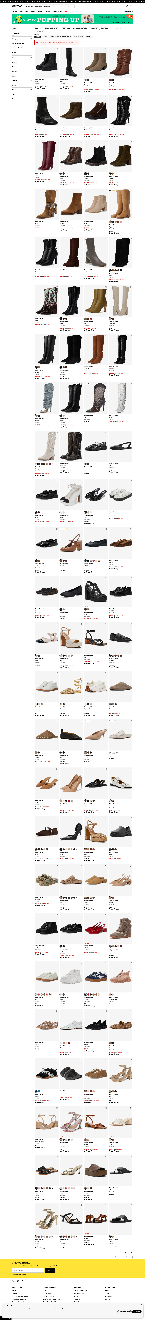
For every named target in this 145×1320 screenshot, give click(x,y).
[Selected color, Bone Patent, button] (61, 655)
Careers (14, 1293)
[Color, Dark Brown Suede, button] (115, 655)
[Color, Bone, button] (88, 1139)
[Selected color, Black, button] (61, 318)
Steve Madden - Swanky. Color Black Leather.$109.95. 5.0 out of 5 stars (71, 742)
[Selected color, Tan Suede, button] (85, 752)
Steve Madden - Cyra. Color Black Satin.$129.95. (71, 598)
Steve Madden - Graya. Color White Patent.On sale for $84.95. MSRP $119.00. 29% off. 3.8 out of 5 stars (120, 790)
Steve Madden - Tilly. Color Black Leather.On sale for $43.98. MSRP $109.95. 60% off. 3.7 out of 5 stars (96, 645)
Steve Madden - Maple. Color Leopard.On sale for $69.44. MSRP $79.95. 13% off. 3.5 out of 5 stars (120, 550)
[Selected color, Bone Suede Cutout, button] (36, 464)
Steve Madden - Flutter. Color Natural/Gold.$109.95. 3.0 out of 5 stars (71, 693)
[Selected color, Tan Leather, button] (61, 801)
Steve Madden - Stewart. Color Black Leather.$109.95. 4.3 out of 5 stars (120, 645)
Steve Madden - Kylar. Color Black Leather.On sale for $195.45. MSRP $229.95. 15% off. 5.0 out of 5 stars (120, 116)
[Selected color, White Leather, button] (61, 512)
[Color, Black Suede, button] (121, 270)
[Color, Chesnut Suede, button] (115, 270)
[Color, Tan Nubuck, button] (113, 1091)
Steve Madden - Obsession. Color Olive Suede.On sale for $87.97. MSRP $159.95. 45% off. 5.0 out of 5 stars (120, 163)
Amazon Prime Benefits (19, 1299)
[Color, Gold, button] (41, 704)
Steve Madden (78, 36)
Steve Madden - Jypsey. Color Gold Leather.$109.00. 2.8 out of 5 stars (47, 1226)
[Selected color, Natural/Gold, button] (61, 704)
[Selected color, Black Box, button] (61, 946)
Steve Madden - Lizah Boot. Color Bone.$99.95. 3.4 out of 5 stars (120, 308)
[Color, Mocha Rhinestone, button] (71, 655)
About (14, 1290)
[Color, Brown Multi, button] (88, 752)
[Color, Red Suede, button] (63, 1236)
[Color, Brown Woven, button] (113, 897)
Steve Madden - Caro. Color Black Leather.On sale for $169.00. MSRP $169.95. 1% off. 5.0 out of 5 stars (47, 116)
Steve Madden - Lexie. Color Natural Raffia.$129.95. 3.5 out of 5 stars (96, 839)
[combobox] (45, 6)
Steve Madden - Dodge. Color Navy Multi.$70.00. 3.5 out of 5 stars (96, 984)
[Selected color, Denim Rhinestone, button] (36, 415)
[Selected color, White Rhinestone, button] (61, 1043)
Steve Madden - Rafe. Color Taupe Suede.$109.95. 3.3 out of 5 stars (71, 887)
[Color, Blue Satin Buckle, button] (69, 655)
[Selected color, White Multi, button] (36, 994)
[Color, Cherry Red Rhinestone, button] (69, 1043)
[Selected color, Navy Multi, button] (85, 994)
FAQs (44, 1290)
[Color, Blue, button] (39, 1091)
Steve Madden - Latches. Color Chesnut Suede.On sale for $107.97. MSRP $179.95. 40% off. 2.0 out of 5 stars (71, 211)
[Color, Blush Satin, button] (63, 609)
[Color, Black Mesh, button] (88, 560)
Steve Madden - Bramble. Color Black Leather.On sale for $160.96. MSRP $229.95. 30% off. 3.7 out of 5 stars (120, 357)
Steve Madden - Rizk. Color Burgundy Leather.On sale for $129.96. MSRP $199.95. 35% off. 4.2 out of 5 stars (47, 163)
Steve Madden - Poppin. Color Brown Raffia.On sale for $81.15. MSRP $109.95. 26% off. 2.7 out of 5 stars (120, 1032)
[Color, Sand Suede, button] (113, 946)
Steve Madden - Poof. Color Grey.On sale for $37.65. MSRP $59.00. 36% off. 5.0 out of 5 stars (71, 1081)
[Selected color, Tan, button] (110, 994)
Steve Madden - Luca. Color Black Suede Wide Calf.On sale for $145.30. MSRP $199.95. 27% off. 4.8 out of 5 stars (120, 260)
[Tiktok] (18, 1281)
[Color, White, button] (113, 994)
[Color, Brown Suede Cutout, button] (44, 464)
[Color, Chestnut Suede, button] (39, 560)
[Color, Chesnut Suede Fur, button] (49, 994)
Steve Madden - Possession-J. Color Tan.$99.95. (120, 984)
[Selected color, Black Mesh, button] (85, 464)
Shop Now (85, 1)
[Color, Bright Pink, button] (39, 994)
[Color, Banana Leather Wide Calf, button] (115, 222)
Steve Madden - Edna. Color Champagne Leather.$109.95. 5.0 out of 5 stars (71, 1177)
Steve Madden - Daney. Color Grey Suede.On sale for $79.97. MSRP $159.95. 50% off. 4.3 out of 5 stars (96, 69)
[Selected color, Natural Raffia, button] (85, 849)
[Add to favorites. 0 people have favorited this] (57, 48)
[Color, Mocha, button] (71, 849)
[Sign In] (127, 6)
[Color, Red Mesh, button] (88, 464)
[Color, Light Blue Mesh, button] (91, 560)
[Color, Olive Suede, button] (118, 270)
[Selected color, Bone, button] (110, 318)
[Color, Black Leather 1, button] (41, 464)
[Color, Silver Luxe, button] (49, 1236)
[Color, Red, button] (91, 318)
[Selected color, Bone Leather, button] (36, 655)
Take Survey (77, 1299)
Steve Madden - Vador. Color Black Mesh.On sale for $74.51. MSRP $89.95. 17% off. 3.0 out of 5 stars (96, 1032)
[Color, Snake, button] (113, 655)
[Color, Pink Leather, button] (121, 222)
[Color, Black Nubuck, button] (115, 1091)
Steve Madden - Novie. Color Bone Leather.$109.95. (47, 645)
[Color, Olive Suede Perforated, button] (93, 897)
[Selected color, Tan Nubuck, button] (110, 897)
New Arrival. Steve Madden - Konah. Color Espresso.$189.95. (96, 405)
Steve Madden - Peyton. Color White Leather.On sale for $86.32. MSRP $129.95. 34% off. (71, 502)
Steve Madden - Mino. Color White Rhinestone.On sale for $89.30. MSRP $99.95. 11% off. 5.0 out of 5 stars (71, 1032)
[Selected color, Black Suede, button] (85, 173)
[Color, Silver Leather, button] (63, 415)
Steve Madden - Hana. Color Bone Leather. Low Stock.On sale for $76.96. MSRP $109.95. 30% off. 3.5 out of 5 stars (120, 1129)
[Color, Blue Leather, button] (41, 1236)
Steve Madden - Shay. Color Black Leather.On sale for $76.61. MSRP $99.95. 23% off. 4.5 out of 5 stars (96, 790)
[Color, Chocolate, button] (113, 318)
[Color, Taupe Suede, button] (113, 173)
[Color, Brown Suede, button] (88, 80)
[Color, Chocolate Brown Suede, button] (63, 752)
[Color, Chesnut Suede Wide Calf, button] (113, 270)
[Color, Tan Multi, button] (41, 994)
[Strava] (22, 1281)
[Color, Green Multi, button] (44, 994)
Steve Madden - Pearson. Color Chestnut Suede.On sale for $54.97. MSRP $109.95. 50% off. (47, 742)
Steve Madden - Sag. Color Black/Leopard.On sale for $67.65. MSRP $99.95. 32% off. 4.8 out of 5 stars (47, 598)
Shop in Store (126, 22)
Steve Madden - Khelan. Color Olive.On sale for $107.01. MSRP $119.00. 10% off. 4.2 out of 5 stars (96, 308)
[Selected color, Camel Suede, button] (85, 1091)
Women (88, 36)
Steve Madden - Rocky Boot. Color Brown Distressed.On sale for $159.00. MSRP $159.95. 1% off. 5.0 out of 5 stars (71, 453)
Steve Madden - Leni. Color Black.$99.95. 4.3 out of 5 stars (47, 550)
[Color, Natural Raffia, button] (88, 609)
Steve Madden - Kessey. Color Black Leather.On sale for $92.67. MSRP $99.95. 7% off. (120, 1226)
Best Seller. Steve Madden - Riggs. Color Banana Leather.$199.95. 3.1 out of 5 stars (120, 211)
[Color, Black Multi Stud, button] (41, 849)
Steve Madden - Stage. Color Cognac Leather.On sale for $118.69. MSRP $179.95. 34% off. (120, 69)
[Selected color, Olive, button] (85, 318)
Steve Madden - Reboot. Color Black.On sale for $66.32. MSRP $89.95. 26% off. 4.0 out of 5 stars (47, 1081)
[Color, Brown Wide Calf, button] (66, 318)
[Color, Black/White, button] (88, 704)
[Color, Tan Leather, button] (88, 512)
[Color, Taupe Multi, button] (93, 994)
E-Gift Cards (78, 1302)
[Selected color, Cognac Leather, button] (110, 80)
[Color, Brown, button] (63, 318)
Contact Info (47, 1293)
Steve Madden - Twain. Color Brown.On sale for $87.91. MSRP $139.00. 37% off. (71, 260)
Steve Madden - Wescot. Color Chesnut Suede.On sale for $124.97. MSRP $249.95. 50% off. (96, 357)
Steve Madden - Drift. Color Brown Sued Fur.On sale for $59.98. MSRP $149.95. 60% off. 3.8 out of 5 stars (96, 116)
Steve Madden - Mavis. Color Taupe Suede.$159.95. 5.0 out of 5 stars (120, 935)
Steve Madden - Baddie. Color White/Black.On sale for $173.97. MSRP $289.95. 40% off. (120, 405)
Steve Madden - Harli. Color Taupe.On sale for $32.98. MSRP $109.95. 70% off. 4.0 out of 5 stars (96, 260)
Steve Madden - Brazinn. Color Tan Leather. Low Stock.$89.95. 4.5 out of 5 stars (96, 1226)
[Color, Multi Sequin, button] (47, 1188)
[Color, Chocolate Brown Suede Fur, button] (74, 897)
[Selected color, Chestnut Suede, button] (36, 752)
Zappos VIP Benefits (18, 1302)
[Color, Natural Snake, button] (44, 1236)
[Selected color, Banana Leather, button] (110, 222)
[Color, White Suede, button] (118, 946)
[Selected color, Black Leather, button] (36, 367)
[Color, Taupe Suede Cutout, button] (47, 464)
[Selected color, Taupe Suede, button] (110, 704)
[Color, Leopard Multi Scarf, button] (41, 1188)
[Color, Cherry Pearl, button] (39, 1236)
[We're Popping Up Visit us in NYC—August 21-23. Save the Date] (72, 19)
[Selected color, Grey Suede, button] (85, 80)
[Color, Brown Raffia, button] (91, 849)
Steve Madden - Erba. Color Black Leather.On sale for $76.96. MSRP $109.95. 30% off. (120, 839)
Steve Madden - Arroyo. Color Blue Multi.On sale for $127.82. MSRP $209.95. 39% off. (47, 308)
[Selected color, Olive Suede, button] (110, 173)
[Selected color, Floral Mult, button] (61, 1139)
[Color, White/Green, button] (99, 994)
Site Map (76, 1296)
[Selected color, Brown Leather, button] (61, 173)
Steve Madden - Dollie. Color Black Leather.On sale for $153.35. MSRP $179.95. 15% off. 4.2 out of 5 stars (71, 405)
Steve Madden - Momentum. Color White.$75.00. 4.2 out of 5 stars (47, 693)
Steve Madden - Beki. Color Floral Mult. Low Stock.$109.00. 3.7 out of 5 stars (71, 1129)
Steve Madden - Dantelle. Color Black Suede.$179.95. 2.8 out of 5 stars (71, 357)
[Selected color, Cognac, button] (85, 1139)
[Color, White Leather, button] (91, 512)
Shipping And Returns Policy (51, 1299)
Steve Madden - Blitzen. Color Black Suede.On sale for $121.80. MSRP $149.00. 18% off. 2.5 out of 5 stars (96, 163)
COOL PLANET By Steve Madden (60, 36)
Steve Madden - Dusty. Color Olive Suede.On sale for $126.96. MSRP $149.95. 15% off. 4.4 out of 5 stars (71, 116)
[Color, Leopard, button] (93, 801)
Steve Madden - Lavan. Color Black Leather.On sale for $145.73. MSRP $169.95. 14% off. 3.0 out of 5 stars (47, 357)
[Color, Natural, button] (71, 1139)
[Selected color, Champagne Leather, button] (61, 1188)
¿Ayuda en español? (49, 1296)
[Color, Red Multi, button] (47, 994)
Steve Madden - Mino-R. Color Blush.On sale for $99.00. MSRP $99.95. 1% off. (47, 1032)
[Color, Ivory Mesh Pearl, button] (66, 849)
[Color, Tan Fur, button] (63, 1043)
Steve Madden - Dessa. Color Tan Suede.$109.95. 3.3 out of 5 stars (96, 887)
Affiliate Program (79, 1293)
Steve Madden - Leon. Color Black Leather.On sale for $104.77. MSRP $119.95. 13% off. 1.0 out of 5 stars (47, 935)
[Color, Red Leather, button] (49, 464)
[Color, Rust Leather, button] (118, 222)
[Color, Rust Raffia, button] (93, 849)
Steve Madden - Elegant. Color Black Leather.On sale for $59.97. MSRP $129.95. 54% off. (71, 839)
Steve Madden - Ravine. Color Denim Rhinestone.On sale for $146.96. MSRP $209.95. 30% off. (47, 405)
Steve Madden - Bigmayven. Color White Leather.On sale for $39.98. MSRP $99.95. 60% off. (120, 502)
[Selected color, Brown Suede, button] (36, 849)
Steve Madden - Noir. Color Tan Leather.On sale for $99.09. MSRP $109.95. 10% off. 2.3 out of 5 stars (71, 790)
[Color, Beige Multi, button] (91, 704)
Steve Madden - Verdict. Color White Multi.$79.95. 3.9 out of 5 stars (47, 984)
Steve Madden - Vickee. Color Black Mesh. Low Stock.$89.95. (96, 453)
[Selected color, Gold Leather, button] (110, 1091)
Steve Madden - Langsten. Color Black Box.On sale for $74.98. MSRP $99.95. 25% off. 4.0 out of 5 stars (71, 935)
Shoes (45, 36)
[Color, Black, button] (74, 849)
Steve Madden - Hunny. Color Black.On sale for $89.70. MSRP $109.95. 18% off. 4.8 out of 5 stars (71, 308)
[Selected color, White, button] (36, 704)
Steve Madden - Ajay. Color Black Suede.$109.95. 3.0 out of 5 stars (71, 1226)
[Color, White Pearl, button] (71, 1188)
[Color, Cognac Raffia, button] (88, 849)
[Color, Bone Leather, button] (96, 560)
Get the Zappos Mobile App (20, 1296)
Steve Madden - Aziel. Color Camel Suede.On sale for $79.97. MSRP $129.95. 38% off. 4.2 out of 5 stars (96, 1081)
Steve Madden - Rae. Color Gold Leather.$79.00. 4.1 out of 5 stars (120, 1081)
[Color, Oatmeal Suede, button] (39, 367)
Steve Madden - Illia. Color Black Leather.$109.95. (120, 1177)
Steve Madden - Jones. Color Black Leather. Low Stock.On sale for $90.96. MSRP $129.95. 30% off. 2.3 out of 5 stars (47, 69)
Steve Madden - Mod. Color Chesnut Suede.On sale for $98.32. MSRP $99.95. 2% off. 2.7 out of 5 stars (47, 790)
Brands (107, 1290)
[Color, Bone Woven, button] (91, 897)
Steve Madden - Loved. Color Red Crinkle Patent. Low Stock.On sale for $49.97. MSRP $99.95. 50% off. (96, 935)
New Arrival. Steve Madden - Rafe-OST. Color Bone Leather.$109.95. (120, 742)
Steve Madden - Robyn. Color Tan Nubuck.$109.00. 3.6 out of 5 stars (120, 887)
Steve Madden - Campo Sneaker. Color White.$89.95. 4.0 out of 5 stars (96, 693)
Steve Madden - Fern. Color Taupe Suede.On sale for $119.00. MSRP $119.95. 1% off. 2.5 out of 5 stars (120, 693)
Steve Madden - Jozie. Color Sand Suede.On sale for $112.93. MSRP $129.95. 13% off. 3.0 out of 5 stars (96, 211)
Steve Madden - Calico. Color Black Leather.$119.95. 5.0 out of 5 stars (96, 550)
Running (107, 1299)
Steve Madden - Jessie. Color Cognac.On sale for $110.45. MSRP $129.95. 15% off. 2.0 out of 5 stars (96, 1129)
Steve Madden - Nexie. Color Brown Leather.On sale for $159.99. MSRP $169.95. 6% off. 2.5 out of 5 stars (71, 163)
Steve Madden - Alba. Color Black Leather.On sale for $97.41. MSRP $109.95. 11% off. (47, 502)
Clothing (107, 1293)
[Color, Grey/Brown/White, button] (63, 367)
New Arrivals (108, 1296)
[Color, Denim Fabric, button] (39, 464)
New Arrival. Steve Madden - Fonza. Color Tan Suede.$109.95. (96, 742)
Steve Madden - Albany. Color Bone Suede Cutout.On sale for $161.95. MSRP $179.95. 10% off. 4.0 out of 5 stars (47, 453)
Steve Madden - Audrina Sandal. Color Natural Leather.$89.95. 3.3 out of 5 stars (47, 1129)
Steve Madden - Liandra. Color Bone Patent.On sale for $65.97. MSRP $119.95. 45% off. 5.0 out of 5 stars (71, 645)
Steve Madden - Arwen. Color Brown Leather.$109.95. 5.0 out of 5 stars (96, 1177)
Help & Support (128, 11)
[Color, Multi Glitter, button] (39, 704)
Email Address (18, 1270)
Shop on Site (116, 22)
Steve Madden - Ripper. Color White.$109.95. (71, 984)
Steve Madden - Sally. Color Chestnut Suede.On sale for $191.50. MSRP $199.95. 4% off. (47, 211)
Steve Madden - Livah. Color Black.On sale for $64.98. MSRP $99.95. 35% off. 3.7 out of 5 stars (71, 69)
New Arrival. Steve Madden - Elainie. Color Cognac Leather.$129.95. (71, 550)
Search (70, 6)
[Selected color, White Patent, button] (110, 801)
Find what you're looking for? (123, 1257)
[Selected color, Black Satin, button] (61, 609)
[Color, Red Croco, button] (63, 849)
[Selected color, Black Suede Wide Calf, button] (110, 270)
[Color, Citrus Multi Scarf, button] (44, 1188)
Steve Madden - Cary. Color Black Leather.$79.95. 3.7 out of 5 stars (96, 502)
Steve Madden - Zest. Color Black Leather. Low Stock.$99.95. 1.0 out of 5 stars (120, 453)
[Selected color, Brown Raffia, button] (110, 1043)
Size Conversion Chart (80, 1290)
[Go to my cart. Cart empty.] (131, 6)
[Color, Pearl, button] (66, 1043)
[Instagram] (13, 1281)
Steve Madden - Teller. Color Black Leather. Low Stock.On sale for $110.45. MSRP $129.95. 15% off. (96, 598)
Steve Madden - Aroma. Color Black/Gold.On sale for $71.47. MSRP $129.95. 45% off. (47, 260)
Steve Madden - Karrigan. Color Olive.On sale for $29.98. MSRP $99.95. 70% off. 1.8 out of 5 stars (47, 887)
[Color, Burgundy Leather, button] (39, 512)
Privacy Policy (59, 1308)
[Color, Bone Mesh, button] (99, 560)
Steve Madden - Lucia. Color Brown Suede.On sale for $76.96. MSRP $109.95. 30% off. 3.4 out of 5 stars (47, 839)
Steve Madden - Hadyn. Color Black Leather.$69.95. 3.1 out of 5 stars (47, 1177)
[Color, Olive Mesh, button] (39, 849)
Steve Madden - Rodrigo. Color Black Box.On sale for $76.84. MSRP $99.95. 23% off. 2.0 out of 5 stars (120, 598)
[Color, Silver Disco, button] (71, 801)
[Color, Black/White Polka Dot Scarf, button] (49, 1188)
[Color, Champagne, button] (66, 655)
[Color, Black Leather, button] (113, 80)
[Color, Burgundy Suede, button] (121, 946)
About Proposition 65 (49, 1302)
